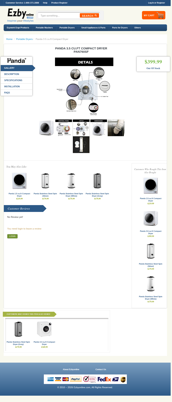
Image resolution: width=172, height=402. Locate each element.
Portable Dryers (67, 28)
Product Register (59, 3)
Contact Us (101, 369)
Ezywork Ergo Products (18, 28)
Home (9, 39)
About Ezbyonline (71, 369)
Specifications (13, 80)
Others (137, 28)
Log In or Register (156, 3)
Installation (12, 86)
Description (11, 74)
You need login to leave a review (24, 228)
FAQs (7, 92)
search (88, 15)
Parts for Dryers (120, 28)
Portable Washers (44, 28)
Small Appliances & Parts (93, 28)
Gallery (9, 68)
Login (12, 236)
